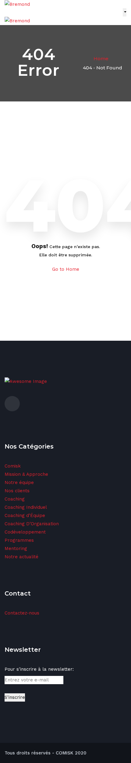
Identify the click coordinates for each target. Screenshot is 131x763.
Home (101, 58)
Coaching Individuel (26, 507)
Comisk (13, 466)
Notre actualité (21, 556)
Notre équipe (19, 482)
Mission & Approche (26, 474)
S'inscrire (15, 697)
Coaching (15, 499)
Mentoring (16, 548)
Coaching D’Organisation (32, 523)
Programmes (19, 540)
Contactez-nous (22, 613)
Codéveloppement (25, 532)
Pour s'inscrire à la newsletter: (39, 669)
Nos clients (17, 490)
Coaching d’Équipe (25, 515)
